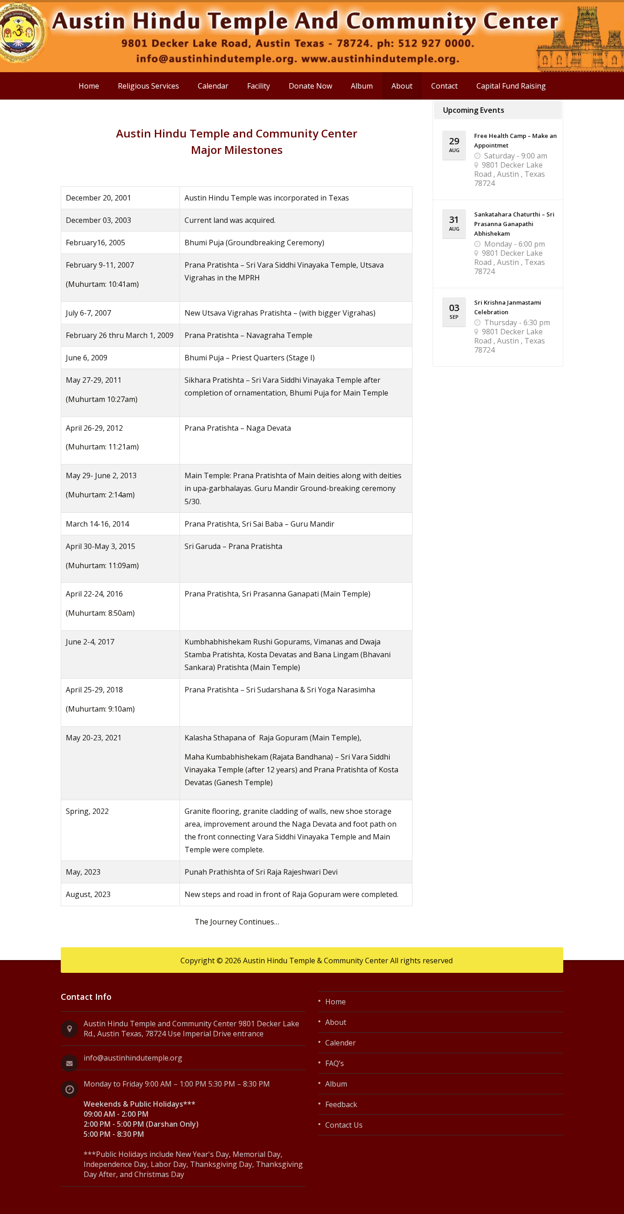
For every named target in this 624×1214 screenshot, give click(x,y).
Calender (340, 1043)
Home (89, 86)
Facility (258, 86)
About (401, 86)
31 (454, 222)
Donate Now (310, 86)
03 (454, 310)
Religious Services (148, 86)
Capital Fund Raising (511, 86)
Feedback (341, 1104)
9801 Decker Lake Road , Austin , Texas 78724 (509, 174)
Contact (444, 86)
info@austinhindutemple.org (133, 1058)
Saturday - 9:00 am (515, 156)
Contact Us (344, 1125)
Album (362, 86)
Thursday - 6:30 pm (517, 322)
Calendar (213, 86)
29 (454, 144)
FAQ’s (334, 1063)
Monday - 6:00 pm (514, 244)
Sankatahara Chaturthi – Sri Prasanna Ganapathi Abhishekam (514, 224)
